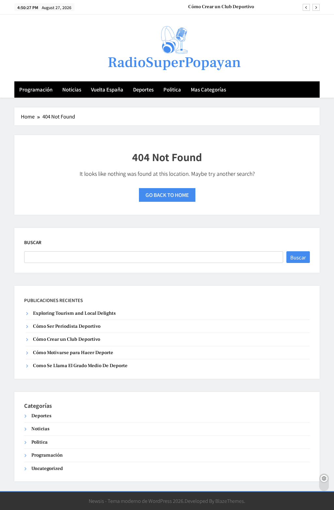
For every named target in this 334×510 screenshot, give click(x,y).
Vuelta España (107, 89)
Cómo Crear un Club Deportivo (221, 6)
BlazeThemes (229, 500)
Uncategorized (47, 468)
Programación (36, 89)
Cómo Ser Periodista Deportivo (66, 326)
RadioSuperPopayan (174, 62)
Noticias (71, 89)
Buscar (32, 242)
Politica (172, 89)
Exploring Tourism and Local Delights (74, 313)
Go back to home (167, 194)
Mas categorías (208, 89)
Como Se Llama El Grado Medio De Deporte (80, 366)
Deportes (143, 89)
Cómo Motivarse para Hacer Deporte (73, 353)
